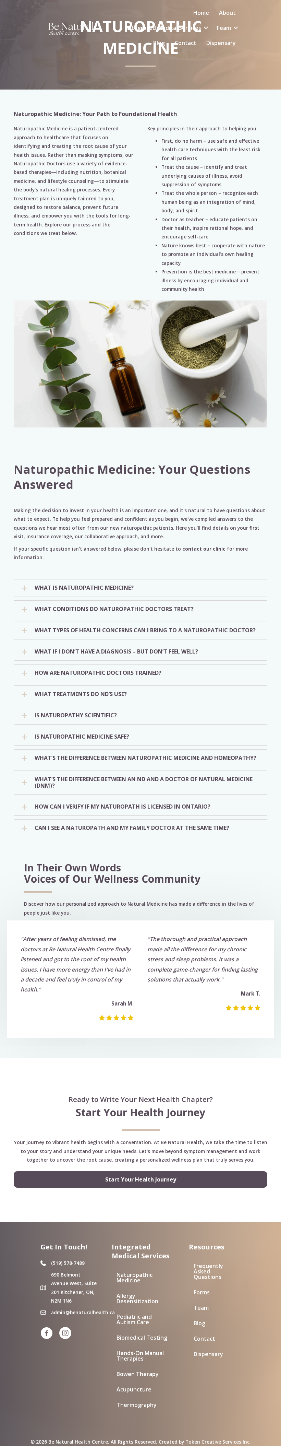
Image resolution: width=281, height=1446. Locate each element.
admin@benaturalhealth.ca (83, 1312)
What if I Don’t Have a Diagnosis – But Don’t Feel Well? (116, 651)
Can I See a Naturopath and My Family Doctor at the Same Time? (132, 828)
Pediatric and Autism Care (134, 1319)
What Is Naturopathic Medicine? (84, 588)
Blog (159, 43)
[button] (206, 27)
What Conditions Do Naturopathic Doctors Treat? (114, 609)
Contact (185, 43)
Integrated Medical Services (163, 28)
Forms (202, 1292)
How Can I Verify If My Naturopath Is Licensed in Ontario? (122, 806)
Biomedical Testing (142, 1337)
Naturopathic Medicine (134, 1277)
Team (223, 28)
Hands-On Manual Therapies (140, 1355)
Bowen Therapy (138, 1374)
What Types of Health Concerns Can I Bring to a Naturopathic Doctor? (145, 630)
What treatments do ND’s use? (81, 694)
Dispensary (221, 43)
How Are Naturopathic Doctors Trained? (98, 673)
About (227, 12)
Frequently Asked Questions (208, 1271)
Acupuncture (134, 1389)
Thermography (137, 1405)
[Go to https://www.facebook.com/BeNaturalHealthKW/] (46, 1334)
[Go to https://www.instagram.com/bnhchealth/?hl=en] (65, 1334)
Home (201, 12)
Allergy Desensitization (137, 1298)
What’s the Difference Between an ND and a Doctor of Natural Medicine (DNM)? (144, 782)
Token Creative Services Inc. (218, 1441)
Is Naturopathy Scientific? (76, 715)
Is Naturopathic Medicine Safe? (82, 736)
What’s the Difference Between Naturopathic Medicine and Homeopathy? (145, 758)
